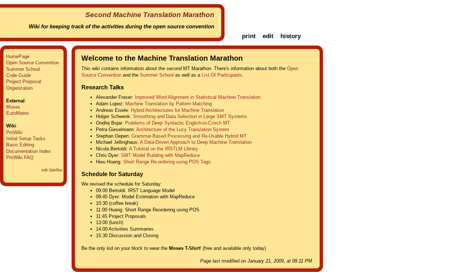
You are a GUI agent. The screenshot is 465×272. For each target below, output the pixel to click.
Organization (19, 88)
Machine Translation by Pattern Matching (168, 103)
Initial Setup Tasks (25, 138)
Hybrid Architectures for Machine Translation (177, 110)
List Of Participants (222, 75)
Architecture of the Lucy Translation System (182, 129)
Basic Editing (20, 144)
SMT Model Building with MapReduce (160, 155)
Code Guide (18, 75)
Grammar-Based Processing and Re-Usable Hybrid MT (189, 136)
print (249, 36)
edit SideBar (51, 170)
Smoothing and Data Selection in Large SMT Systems (190, 116)
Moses (13, 107)
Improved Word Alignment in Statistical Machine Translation (197, 97)
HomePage (17, 56)
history (290, 36)
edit (268, 36)
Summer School (23, 69)
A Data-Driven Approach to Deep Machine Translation (196, 142)
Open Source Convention (32, 62)
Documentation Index (28, 151)
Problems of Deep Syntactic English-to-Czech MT (177, 123)
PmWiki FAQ (19, 157)
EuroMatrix (17, 113)
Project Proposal (23, 81)
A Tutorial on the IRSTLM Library (163, 148)
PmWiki (14, 132)
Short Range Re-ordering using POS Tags (167, 162)
